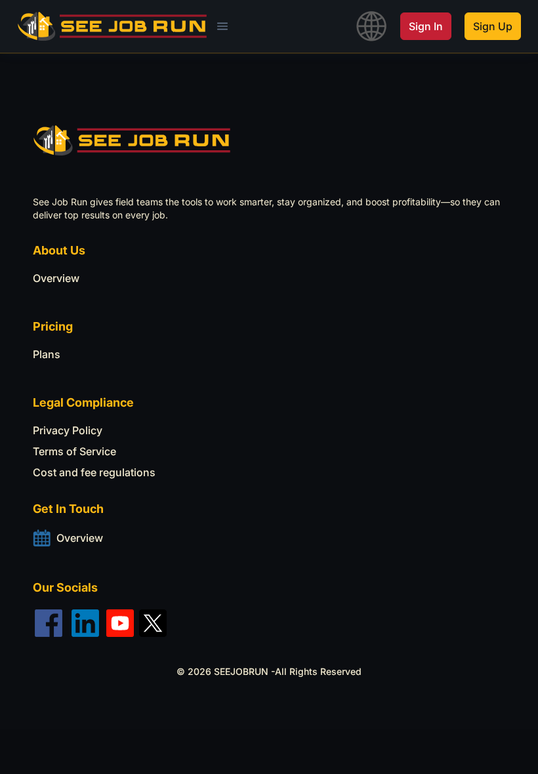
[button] (222, 26)
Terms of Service (74, 451)
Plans (46, 354)
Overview (56, 278)
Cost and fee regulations (94, 472)
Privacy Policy (67, 430)
